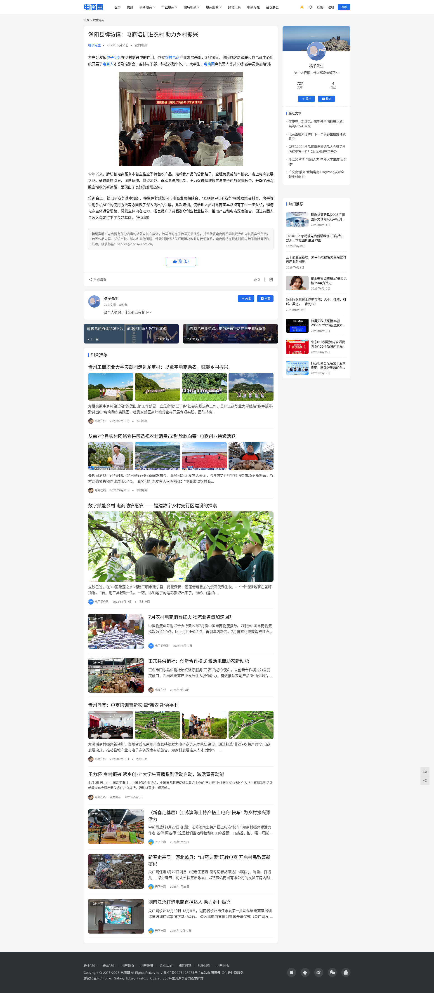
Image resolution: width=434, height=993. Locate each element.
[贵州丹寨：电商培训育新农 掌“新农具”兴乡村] (181, 725)
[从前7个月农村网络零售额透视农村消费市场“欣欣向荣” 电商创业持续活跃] (181, 456)
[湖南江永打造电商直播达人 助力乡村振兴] (116, 916)
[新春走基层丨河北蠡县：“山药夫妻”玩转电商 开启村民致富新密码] (116, 871)
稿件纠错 (185, 965)
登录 (320, 7)
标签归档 (204, 965)
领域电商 (190, 7)
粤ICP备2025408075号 (180, 972)
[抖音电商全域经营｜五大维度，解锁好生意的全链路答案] (297, 368)
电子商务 (113, 57)
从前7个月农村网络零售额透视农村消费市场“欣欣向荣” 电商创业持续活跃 (162, 436)
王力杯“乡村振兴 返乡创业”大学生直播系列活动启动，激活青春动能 (156, 774)
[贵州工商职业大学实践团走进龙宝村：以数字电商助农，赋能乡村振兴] (181, 387)
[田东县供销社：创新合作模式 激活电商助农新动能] (116, 675)
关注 (248, 298)
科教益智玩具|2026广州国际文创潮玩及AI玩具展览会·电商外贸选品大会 (328, 219)
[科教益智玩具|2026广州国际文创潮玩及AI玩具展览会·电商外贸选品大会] (297, 219)
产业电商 (168, 7)
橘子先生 (94, 45)
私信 (267, 298)
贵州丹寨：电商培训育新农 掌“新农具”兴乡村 (133, 705)
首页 (117, 7)
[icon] (291, 972)
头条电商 (145, 7)
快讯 (130, 7)
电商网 (209, 64)
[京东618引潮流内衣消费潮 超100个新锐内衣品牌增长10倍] (297, 347)
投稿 (344, 7)
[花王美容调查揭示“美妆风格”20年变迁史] (297, 283)
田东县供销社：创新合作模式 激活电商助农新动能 (198, 661)
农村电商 (141, 45)
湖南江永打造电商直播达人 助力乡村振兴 (189, 902)
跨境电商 (234, 7)
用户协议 (128, 965)
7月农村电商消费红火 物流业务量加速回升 (191, 617)
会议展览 (272, 7)
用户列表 (223, 965)
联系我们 (109, 965)
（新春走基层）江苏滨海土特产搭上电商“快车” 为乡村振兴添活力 (209, 816)
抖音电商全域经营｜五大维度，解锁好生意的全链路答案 (328, 367)
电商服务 (212, 7)
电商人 (108, 64)
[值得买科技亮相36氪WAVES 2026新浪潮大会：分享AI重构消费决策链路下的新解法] (297, 326)
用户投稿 (147, 965)
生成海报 (99, 279)
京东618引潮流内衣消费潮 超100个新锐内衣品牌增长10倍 (328, 346)
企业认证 (166, 965)
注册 (331, 7)
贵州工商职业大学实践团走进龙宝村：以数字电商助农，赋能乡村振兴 (158, 367)
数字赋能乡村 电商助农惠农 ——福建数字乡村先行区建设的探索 (152, 505)
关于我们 (90, 965)
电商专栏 (253, 7)
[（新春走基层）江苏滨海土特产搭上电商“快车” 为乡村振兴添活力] (116, 826)
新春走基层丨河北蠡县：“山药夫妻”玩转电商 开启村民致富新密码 (209, 861)
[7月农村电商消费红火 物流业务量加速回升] (116, 631)
